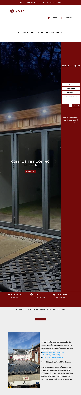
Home (20, 32)
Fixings (48, 32)
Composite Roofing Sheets (30, 163)
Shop (52, 32)
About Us (26, 32)
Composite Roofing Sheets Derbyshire (51, 355)
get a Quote (40, 319)
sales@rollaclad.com (71, 19)
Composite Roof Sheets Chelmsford (51, 354)
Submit (76, 106)
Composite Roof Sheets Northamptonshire (52, 357)
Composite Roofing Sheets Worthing (51, 359)
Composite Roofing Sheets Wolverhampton (53, 352)
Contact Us (30, 171)
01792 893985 (55, 19)
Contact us (59, 32)
